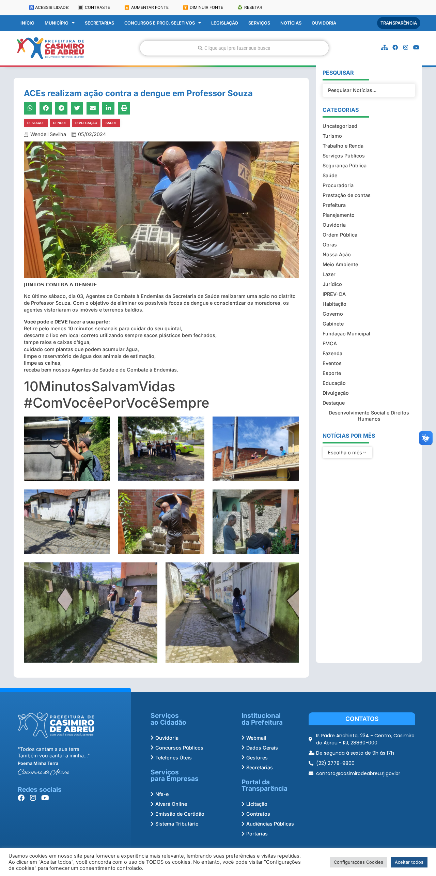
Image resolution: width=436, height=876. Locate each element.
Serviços (259, 23)
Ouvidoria (324, 23)
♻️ (249, 7)
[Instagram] (405, 47)
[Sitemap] (384, 47)
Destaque (36, 123)
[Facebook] (395, 47)
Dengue (60, 123)
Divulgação (86, 123)
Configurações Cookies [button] (358, 862)
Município (56, 23)
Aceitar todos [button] (409, 862)
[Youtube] (416, 47)
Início (27, 23)
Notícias (290, 23)
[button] (30, 108)
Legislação (224, 23)
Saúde (111, 123)
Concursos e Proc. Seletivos (159, 23)
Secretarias (99, 23)
